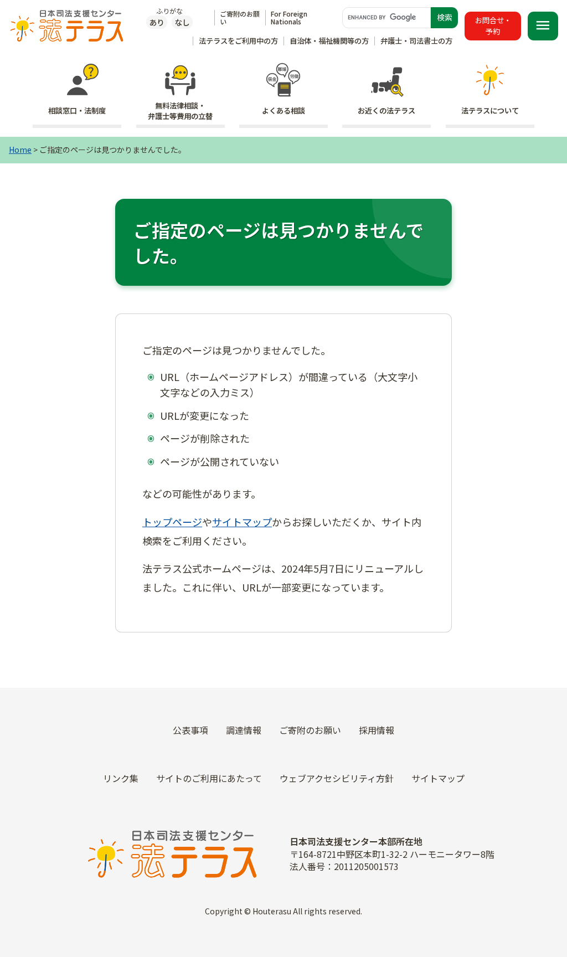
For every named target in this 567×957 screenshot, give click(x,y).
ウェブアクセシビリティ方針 (337, 778)
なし (182, 22)
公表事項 (190, 730)
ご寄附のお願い (240, 17)
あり (156, 22)
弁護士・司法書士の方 (416, 40)
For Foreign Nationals (289, 17)
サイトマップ (242, 521)
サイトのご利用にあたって (209, 778)
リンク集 (120, 778)
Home (20, 149)
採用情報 (376, 730)
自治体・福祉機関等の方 (329, 40)
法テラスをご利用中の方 (238, 40)
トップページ (172, 521)
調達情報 (243, 730)
